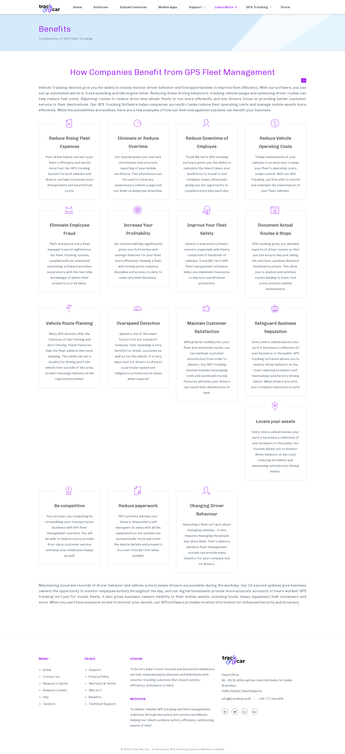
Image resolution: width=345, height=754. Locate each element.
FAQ (46, 697)
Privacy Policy (99, 676)
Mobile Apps (167, 7)
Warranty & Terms (102, 683)
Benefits (95, 697)
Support (195, 7)
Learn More (224, 7)
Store (285, 7)
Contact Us (51, 676)
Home (77, 7)
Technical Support (102, 704)
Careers (49, 704)
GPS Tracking (257, 7)
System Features (133, 7)
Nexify (220, 749)
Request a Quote (55, 683)
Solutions (100, 7)
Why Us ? (95, 690)
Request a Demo (55, 690)
